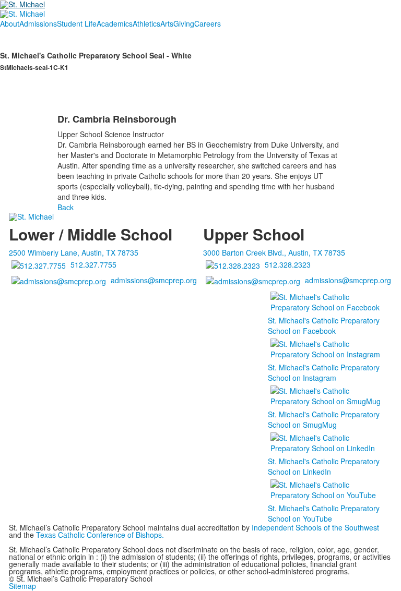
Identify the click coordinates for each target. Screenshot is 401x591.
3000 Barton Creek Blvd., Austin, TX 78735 (274, 252)
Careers (207, 23)
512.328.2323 (288, 264)
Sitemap (22, 586)
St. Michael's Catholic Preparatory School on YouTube (324, 513)
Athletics (146, 23)
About (9, 23)
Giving (183, 23)
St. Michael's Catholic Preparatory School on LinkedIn (324, 466)
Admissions (38, 23)
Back (65, 207)
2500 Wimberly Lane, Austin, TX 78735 (73, 252)
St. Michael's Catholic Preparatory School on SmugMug (324, 419)
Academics (115, 23)
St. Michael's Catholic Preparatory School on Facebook (324, 325)
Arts (166, 23)
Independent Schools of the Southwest (315, 527)
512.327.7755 (93, 264)
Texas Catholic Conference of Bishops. (101, 534)
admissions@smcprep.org (154, 280)
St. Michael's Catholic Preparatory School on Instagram (324, 372)
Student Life (77, 23)
